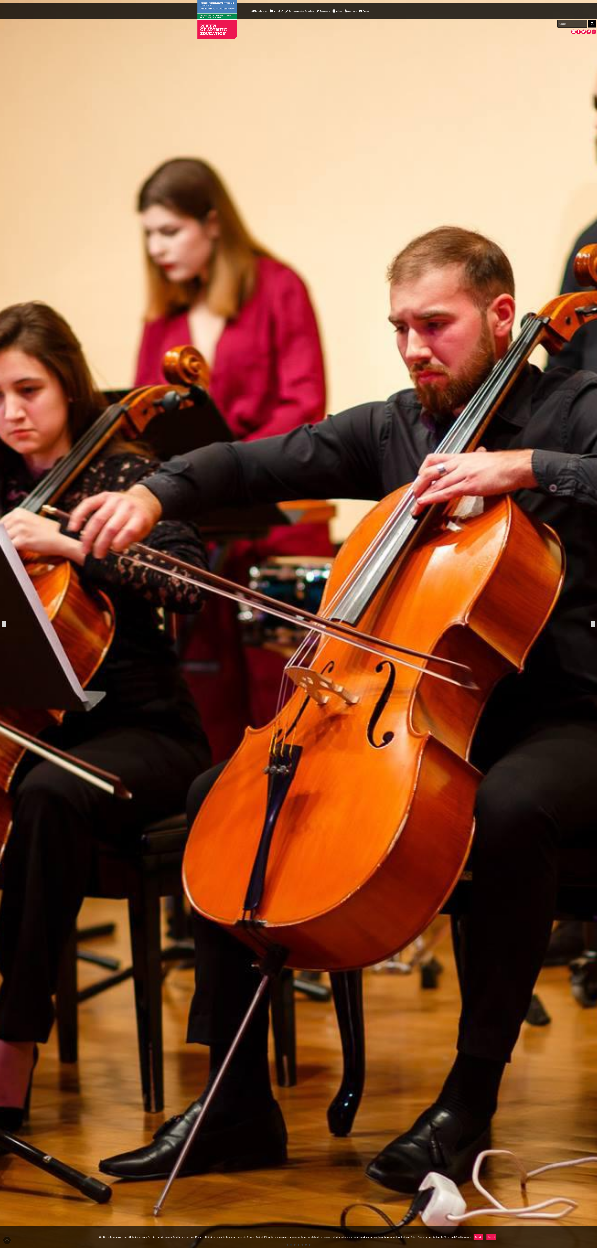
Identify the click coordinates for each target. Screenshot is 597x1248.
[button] (337, 11)
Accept (491, 1237)
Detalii (478, 1237)
